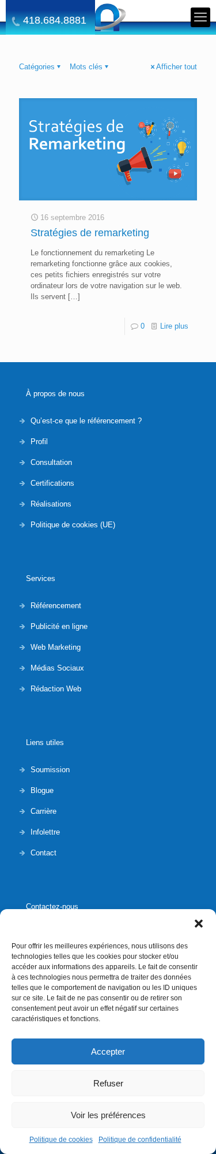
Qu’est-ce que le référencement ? (86, 420)
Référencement (56, 605)
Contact (43, 852)
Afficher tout (176, 66)
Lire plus (174, 326)
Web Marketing (56, 647)
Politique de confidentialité (139, 1140)
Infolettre (45, 832)
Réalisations (51, 504)
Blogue (42, 790)
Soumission (50, 769)
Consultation (51, 462)
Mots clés (86, 66)
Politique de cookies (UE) (73, 524)
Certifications (52, 483)
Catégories (37, 66)
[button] (198, 923)
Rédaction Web (56, 688)
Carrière (43, 811)
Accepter (108, 1051)
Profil (39, 441)
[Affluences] (108, 17)
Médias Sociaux (57, 668)
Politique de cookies (61, 1140)
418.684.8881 (54, 20)
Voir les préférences (108, 1115)
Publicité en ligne (59, 626)
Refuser (108, 1083)
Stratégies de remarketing (90, 233)
